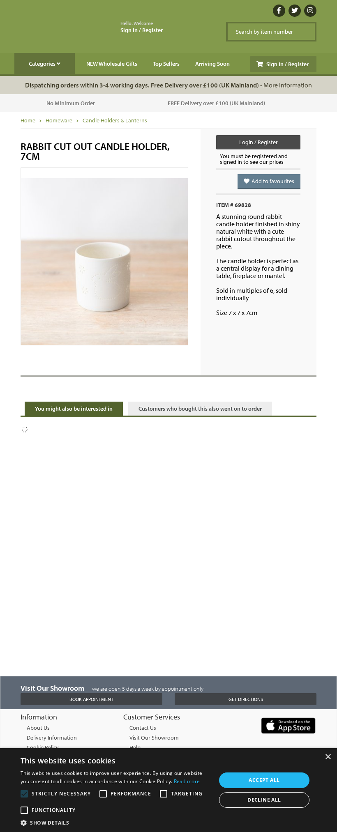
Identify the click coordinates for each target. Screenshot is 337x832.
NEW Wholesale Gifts (111, 63)
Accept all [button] (264, 780)
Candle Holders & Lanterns (115, 120)
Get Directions (246, 699)
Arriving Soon (212, 63)
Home (28, 120)
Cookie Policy (43, 747)
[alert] (168, 790)
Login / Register (258, 142)
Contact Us (142, 727)
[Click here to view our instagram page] (310, 11)
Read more (187, 781)
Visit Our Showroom (154, 737)
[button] (115, 822)
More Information (287, 85)
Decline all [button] (264, 799)
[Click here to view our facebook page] (279, 11)
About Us (38, 727)
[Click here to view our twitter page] (295, 11)
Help (135, 747)
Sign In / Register (141, 27)
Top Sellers (166, 63)
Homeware (59, 120)
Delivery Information (52, 737)
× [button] (328, 757)
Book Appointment (91, 699)
